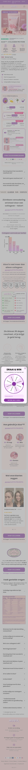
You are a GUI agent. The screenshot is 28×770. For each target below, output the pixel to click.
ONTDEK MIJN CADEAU (14, 400)
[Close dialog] (25, 368)
